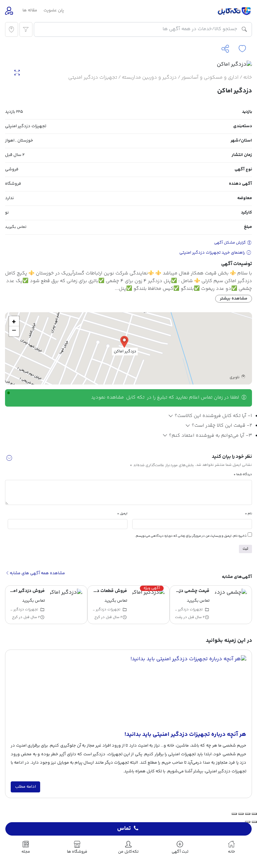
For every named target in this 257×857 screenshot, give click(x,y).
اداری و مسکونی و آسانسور (210, 77)
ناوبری (235, 377)
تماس (124, 829)
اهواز (9, 140)
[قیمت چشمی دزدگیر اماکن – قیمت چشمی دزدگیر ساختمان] (231, 605)
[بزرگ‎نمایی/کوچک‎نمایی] (254, 814)
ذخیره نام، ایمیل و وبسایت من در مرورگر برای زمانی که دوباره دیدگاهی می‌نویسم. (191, 535)
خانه (247, 77)
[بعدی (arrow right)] (247, 822)
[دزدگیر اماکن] (124, 341)
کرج (97, 617)
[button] (9, 459)
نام (248, 513)
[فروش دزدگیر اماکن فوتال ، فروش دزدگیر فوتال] (66, 605)
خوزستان (25, 140)
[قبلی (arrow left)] (254, 822)
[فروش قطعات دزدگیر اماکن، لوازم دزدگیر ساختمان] (149, 605)
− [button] (14, 331)
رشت (178, 617)
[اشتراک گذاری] (241, 814)
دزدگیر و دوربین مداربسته (149, 77)
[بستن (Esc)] (234, 814)
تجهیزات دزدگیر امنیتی (92, 77)
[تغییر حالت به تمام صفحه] (247, 814)
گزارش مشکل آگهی (230, 243)
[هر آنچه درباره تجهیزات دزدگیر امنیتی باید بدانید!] (128, 692)
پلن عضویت (54, 10)
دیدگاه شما (243, 474)
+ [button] (14, 321)
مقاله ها (29, 10)
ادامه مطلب (25, 786)
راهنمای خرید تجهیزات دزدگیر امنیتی (212, 252)
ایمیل (122, 513)
